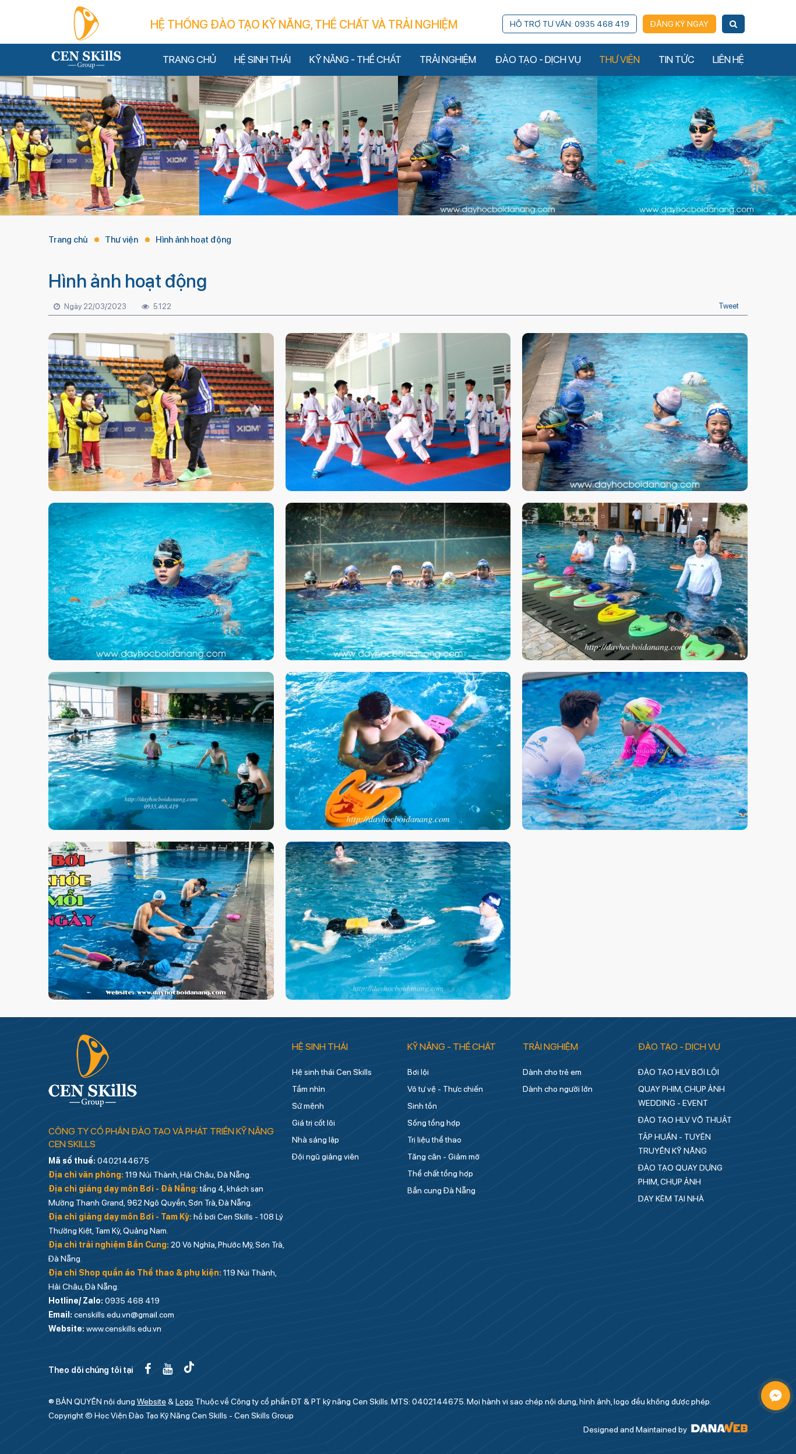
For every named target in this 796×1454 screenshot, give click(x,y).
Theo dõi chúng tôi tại (90, 1370)
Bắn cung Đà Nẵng (441, 1190)
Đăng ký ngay (679, 24)
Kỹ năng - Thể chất (451, 1046)
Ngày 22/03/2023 (94, 306)
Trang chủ (67, 239)
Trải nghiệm (550, 1046)
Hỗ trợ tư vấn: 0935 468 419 (569, 24)
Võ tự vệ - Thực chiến (445, 1089)
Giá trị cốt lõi (313, 1122)
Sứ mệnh (308, 1105)
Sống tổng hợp (433, 1122)
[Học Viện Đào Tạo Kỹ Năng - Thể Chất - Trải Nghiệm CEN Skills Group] (86, 37)
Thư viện (121, 239)
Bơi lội (418, 1072)
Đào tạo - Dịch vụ (679, 1046)
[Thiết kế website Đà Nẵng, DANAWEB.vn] (718, 1429)
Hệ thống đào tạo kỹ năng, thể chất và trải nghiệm (303, 24)
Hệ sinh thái (320, 1046)
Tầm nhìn (308, 1089)
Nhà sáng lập (315, 1139)
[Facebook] (148, 1369)
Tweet (728, 306)
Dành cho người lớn (558, 1089)
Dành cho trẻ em (552, 1072)
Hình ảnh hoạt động (193, 239)
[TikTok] (189, 1369)
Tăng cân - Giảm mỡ (443, 1156)
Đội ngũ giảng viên (325, 1156)
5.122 (161, 306)
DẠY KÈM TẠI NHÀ (671, 1198)
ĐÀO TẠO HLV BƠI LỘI (678, 1072)
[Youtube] (167, 1369)
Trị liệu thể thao (434, 1139)
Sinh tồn (422, 1105)
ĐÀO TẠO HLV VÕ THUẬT (685, 1119)
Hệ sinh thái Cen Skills (332, 1072)
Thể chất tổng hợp (440, 1173)
